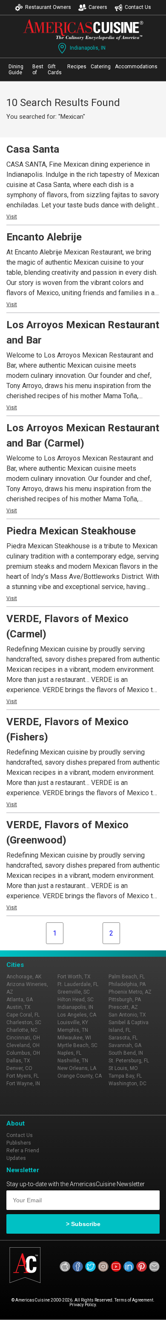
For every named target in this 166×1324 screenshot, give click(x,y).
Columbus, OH (23, 1053)
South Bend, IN (126, 1053)
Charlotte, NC (21, 1030)
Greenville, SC (73, 992)
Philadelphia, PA (127, 984)
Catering (101, 67)
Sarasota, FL (123, 1038)
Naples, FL (69, 1053)
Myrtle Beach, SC (77, 1045)
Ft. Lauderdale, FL (77, 984)
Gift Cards (55, 69)
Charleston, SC (23, 1022)
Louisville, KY (72, 1022)
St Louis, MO (123, 1068)
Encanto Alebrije (44, 237)
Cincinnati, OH (23, 1038)
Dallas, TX (18, 1061)
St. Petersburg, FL (129, 1061)
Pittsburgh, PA (125, 1000)
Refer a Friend (22, 1151)
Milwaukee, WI (74, 1038)
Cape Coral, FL (23, 1015)
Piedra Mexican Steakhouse (71, 531)
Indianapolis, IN (88, 48)
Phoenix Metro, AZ (130, 992)
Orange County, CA (79, 1076)
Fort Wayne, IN (23, 1084)
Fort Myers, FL (22, 1076)
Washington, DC (127, 1084)
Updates (16, 1158)
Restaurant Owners (48, 7)
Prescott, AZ (123, 1007)
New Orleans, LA (76, 1068)
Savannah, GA (125, 1045)
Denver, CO (19, 1068)
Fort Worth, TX (74, 977)
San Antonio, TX (127, 1015)
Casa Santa (32, 149)
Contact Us (138, 7)
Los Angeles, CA (76, 1015)
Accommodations (136, 67)
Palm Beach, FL (127, 977)
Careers (98, 7)
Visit (11, 217)
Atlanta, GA (19, 1000)
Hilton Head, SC (75, 1000)
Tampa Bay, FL (125, 1076)
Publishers (18, 1143)
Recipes (76, 67)
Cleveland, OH (23, 1045)
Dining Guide (16, 69)
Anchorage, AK (23, 977)
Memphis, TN (72, 1030)
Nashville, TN (72, 1061)
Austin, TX (18, 1007)
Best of (37, 69)
